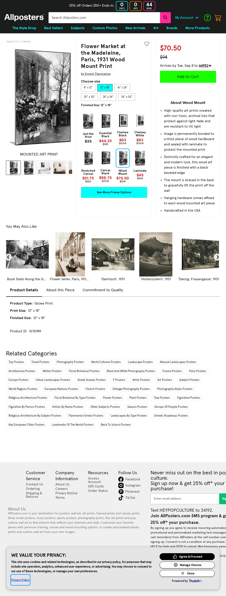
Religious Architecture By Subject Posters (35, 415)
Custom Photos (104, 28)
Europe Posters (18, 380)
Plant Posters (138, 398)
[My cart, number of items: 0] (218, 17)
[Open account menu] (196, 17)
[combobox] (104, 17)
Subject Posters (189, 380)
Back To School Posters (116, 424)
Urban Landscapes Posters (53, 380)
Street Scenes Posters (91, 380)
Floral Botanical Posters (84, 371)
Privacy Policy (20, 580)
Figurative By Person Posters (27, 407)
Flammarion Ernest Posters (86, 415)
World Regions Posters (23, 389)
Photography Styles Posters (174, 389)
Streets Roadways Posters (171, 415)
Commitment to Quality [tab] (103, 290)
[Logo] (24, 17)
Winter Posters (52, 371)
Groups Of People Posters (171, 407)
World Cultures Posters (106, 362)
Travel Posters (40, 362)
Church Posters (95, 389)
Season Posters (137, 407)
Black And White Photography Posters (131, 371)
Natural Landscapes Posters (178, 362)
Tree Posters (162, 398)
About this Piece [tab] (60, 290)
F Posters (119, 380)
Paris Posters (197, 371)
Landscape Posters (140, 362)
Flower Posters (112, 398)
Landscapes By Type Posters (129, 415)
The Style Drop (24, 28)
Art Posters (164, 380)
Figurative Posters (188, 398)
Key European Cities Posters (27, 424)
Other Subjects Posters (105, 407)
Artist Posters (141, 380)
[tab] (88, 88)
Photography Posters (70, 362)
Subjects (12, 42)
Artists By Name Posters (67, 407)
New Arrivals (135, 28)
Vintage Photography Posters (131, 389)
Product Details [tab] (24, 290)
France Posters (172, 371)
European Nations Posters (61, 389)
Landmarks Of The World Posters (73, 424)
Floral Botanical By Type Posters (75, 398)
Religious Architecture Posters (28, 398)
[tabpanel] (114, 147)
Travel (26, 42)
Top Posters (16, 362)
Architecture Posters (22, 371)
